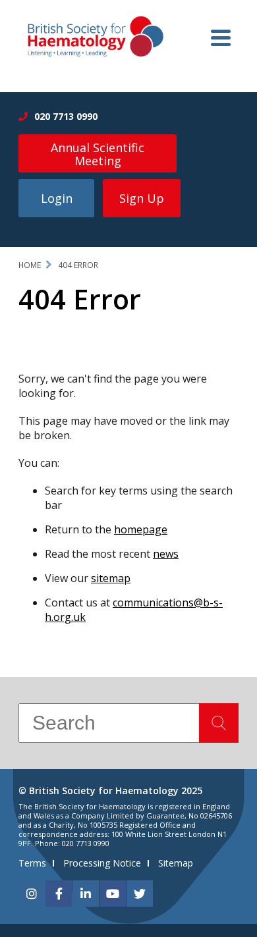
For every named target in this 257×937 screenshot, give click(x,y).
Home (29, 265)
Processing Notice (102, 863)
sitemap (110, 578)
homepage (140, 529)
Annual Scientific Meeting (97, 154)
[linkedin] (85, 893)
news (166, 554)
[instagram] (31, 893)
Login (56, 198)
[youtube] (113, 893)
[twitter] (140, 893)
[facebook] (58, 893)
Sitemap (175, 863)
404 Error (78, 265)
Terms (32, 863)
